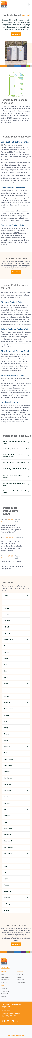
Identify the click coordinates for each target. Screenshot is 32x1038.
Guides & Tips (20, 974)
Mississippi (7, 746)
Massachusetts (8, 709)
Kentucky (6, 696)
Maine (5, 721)
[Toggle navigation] (29, 4)
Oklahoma (7, 816)
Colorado (6, 627)
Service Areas (20, 979)
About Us (3, 974)
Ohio (5, 809)
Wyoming (6, 910)
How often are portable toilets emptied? (12, 476)
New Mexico (7, 790)
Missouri (6, 740)
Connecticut (7, 633)
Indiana (6, 683)
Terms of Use (4, 988)
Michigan (6, 728)
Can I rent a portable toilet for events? (15, 449)
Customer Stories (5, 977)
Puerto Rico (7, 834)
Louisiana (7, 702)
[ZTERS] (4, 4)
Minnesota (7, 734)
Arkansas (6, 608)
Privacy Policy (4, 993)
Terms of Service (5, 991)
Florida (6, 646)
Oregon (6, 822)
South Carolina (8, 847)
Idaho (5, 671)
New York (6, 803)
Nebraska (7, 772)
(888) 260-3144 (6, 1007)
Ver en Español (5, 967)
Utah (5, 872)
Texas (5, 866)
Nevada (6, 797)
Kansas (6, 690)
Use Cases (19, 977)
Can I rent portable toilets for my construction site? (13, 455)
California (7, 621)
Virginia (6, 879)
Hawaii (6, 658)
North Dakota (8, 765)
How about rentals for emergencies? (14, 462)
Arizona (6, 614)
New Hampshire (8, 778)
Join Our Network (5, 979)
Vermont (6, 885)
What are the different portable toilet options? (14, 442)
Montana (6, 753)
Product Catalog (21, 982)
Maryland (6, 715)
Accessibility (4, 996)
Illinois (6, 677)
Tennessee (7, 860)
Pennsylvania (8, 828)
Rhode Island (8, 841)
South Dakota (8, 853)
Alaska (6, 595)
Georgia (6, 652)
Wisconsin (7, 897)
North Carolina (8, 759)
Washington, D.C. (9, 639)
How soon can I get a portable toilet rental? (14, 484)
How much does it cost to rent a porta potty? (15, 491)
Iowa (5, 665)
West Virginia (8, 904)
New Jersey (7, 784)
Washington (7, 891)
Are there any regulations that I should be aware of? (15, 469)
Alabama (6, 602)
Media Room (4, 982)
